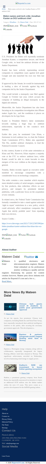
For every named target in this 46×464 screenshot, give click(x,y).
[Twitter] (29, 256)
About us (5, 413)
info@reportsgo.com (12, 443)
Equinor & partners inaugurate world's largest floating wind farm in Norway (30, 337)
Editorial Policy (7, 422)
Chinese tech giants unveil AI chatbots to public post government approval (30, 307)
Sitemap (5, 428)
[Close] (4, 451)
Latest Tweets (6, 456)
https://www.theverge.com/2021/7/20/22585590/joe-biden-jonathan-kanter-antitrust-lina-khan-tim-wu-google (23, 226)
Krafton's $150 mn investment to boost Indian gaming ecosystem (30, 367)
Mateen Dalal (24, 22)
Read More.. (7, 281)
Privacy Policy (7, 419)
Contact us (5, 416)
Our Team (5, 425)
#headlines (13, 22)
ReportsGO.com (18, 463)
